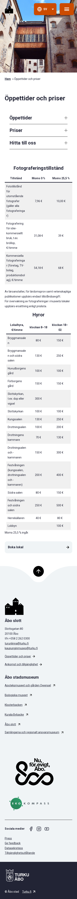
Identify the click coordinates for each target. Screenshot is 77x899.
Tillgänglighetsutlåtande (20, 852)
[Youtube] (47, 828)
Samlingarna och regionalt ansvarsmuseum (32, 732)
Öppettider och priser (18, 656)
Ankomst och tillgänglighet (21, 664)
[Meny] (67, 9)
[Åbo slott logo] (38, 606)
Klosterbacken (14, 704)
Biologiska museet (16, 695)
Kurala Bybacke (14, 714)
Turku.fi (26, 891)
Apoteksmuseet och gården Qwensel (28, 685)
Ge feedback (13, 843)
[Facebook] (31, 828)
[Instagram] (39, 828)
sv (45, 9)
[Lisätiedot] (66, 117)
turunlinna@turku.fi (17, 643)
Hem (8, 78)
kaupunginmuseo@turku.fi (21, 648)
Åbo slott (10, 724)
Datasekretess (14, 848)
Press (8, 838)
